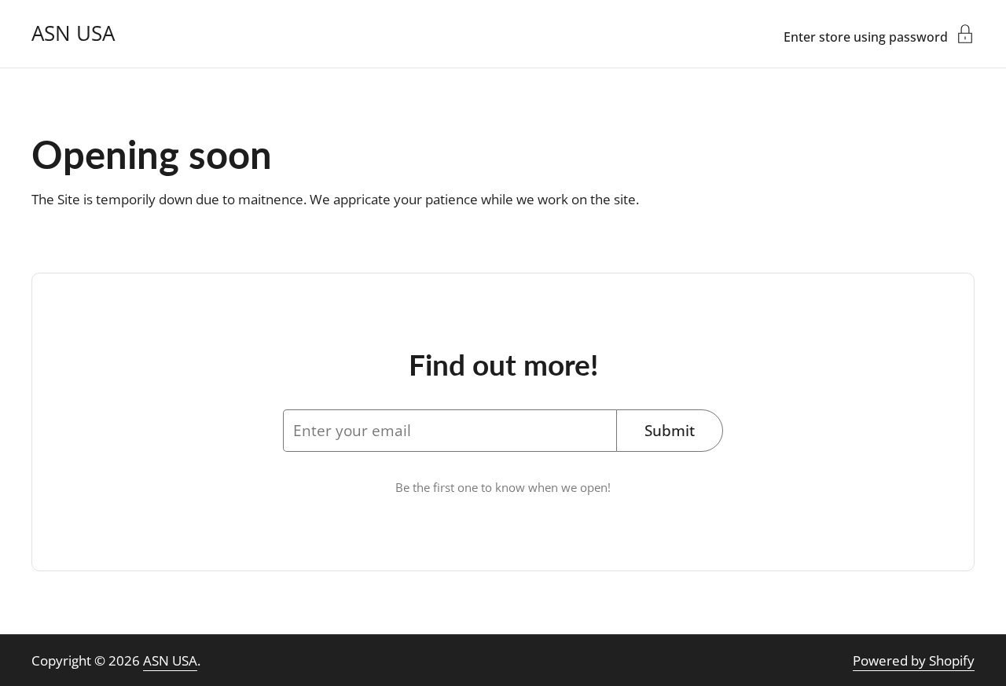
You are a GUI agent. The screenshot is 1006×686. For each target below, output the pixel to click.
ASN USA (73, 34)
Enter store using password (866, 35)
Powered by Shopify (914, 660)
